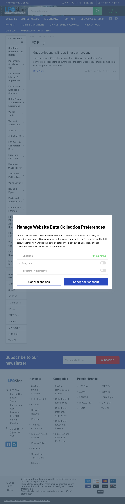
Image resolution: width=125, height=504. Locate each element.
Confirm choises (39, 282)
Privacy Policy (91, 238)
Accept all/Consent (86, 282)
